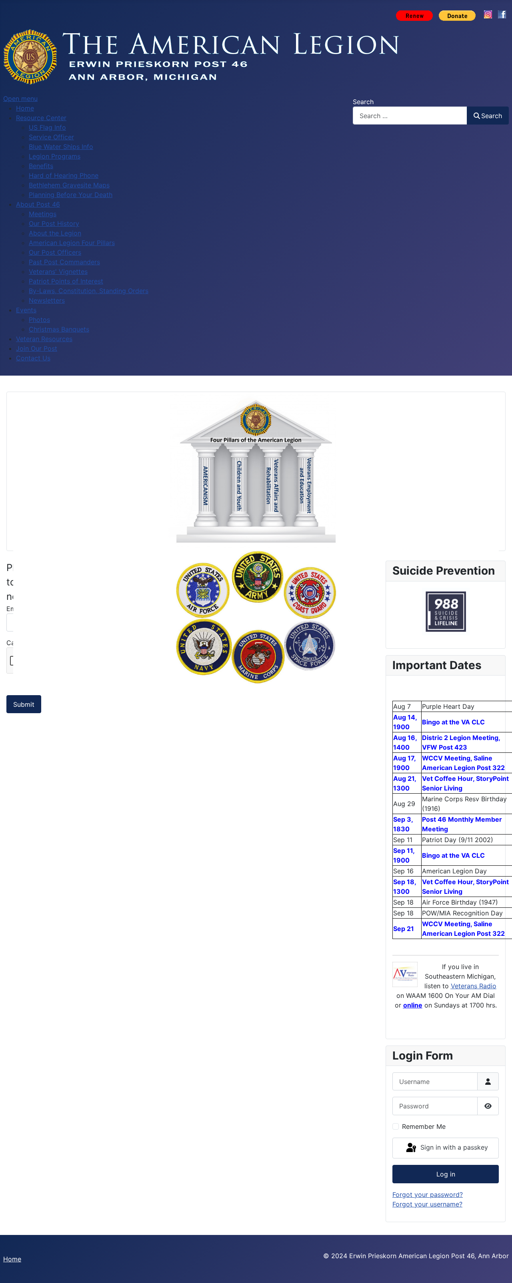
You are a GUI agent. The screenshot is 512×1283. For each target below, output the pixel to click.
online (412, 1005)
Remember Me (424, 1126)
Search (363, 102)
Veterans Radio (473, 986)
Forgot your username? (427, 1204)
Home (12, 1259)
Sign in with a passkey (453, 1147)
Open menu (20, 99)
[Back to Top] (498, 1268)
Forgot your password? (427, 1194)
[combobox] (410, 116)
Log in (445, 1174)
